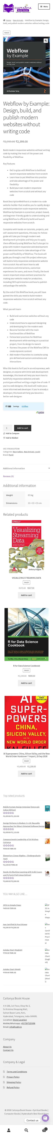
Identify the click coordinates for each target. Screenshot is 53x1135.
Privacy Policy (13, 1077)
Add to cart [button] (26, 595)
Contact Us (8, 1050)
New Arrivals (18, 20)
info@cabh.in (15, 1026)
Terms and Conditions (17, 1071)
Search (26, 1130)
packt (37, 452)
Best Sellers (18, 452)
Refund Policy (13, 1087)
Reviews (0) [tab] (8, 476)
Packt (11, 455)
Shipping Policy (14, 1082)
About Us (7, 1046)
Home (8, 20)
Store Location (20, 1019)
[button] (46, 40)
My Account (9, 1130)
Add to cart (22, 428)
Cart (40, 1128)
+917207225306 (28, 1023)
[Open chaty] (45, 1120)
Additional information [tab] (14, 468)
